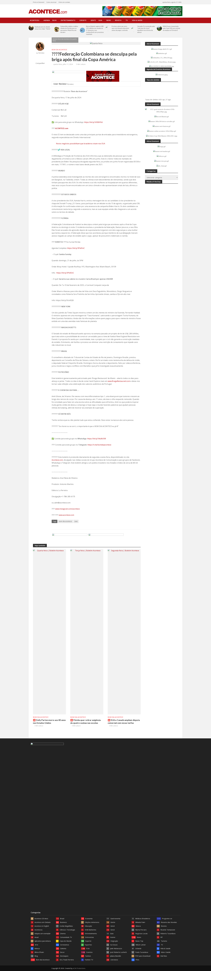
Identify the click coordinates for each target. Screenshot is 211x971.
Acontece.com (57, 460)
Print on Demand (38, 2)
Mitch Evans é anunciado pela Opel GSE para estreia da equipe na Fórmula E (171, 28)
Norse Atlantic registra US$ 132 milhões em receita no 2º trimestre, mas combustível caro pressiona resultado (95, 30)
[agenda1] (68, 76)
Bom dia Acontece (59, 50)
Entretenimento (68, 20)
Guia (100, 20)
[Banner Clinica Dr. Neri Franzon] (106, 539)
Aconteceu (34, 20)
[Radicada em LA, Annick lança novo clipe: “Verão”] (31, 27)
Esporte (83, 20)
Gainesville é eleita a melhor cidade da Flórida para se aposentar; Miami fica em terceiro (69, 29)
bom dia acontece (65, 521)
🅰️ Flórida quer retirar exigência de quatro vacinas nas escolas (85, 721)
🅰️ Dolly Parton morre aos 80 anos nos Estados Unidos (49, 721)
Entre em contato (64, 2)
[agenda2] (102, 76)
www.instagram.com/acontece (67, 509)
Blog (54, 20)
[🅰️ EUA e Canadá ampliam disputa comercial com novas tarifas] (124, 631)
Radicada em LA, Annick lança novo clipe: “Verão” (42, 28)
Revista (118, 20)
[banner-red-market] (69, 539)
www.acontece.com (66, 515)
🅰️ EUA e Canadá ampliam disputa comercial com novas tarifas (124, 721)
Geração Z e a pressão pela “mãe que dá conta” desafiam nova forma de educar (146, 29)
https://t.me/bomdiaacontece (99, 445)
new (76, 521)
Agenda (47, 20)
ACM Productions (79, 968)
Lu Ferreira (40, 53)
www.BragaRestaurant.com (119, 381)
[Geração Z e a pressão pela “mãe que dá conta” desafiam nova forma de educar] (133, 29)
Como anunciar (51, 2)
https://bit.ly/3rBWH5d (93, 122)
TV (127, 20)
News (108, 20)
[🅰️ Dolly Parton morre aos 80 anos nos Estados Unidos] (49, 631)
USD (160, 99)
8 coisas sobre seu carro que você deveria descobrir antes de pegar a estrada (120, 28)
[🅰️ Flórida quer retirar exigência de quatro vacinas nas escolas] (86, 631)
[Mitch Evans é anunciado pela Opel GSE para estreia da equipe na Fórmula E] (159, 28)
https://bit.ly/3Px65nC (76, 248)
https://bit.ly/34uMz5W (96, 438)
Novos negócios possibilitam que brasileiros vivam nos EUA (80, 143)
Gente (93, 20)
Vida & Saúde (137, 20)
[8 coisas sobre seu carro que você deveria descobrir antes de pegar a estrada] (108, 28)
